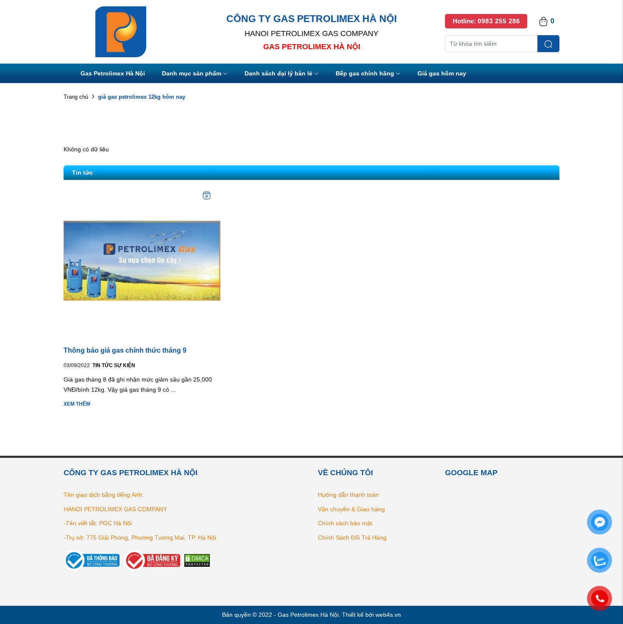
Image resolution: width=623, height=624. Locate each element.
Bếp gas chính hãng (365, 73)
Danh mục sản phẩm (191, 73)
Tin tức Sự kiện (113, 365)
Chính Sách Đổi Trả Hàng (352, 537)
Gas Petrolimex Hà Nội (113, 73)
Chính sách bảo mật (345, 523)
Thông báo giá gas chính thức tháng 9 (125, 350)
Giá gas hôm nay (441, 73)
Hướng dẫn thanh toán (348, 494)
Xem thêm (77, 404)
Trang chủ (76, 97)
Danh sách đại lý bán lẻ (278, 73)
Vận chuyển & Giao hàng (351, 509)
